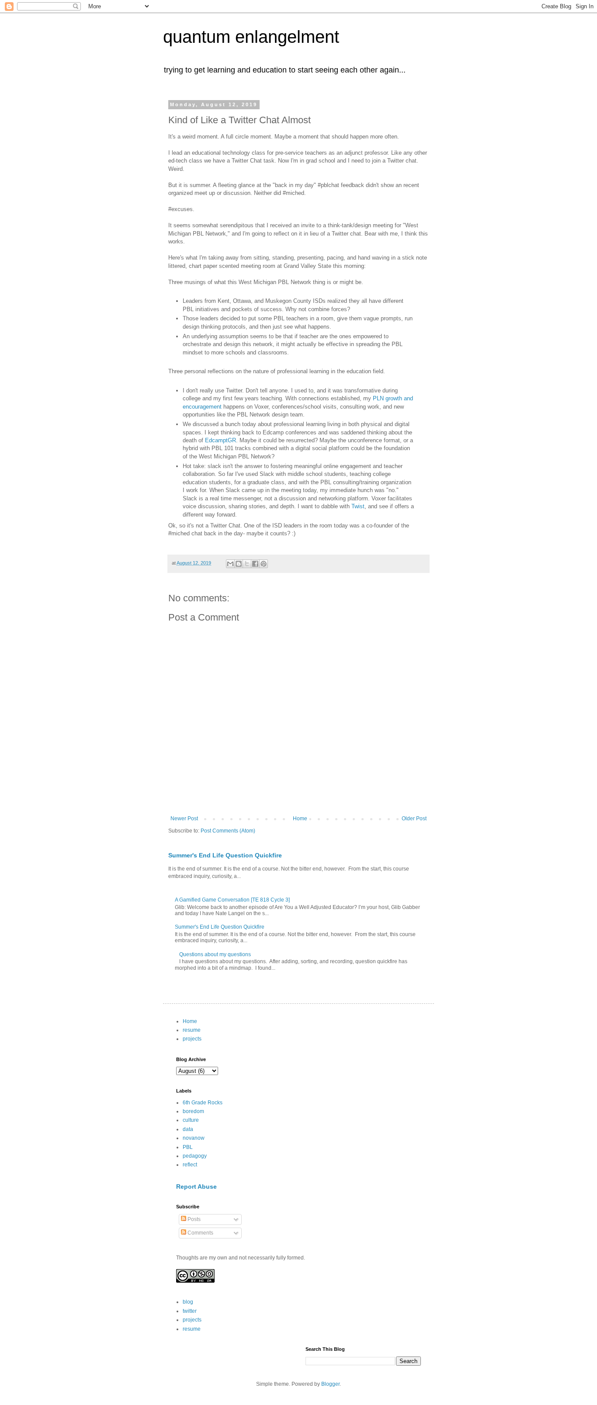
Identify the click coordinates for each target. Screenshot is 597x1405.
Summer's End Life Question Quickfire (225, 855)
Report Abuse (196, 1186)
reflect (190, 1165)
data (188, 1129)
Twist (357, 506)
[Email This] (230, 563)
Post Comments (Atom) (228, 831)
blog (188, 1302)
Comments (199, 1233)
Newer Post (184, 818)
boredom (193, 1111)
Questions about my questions (215, 954)
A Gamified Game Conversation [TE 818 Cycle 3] (232, 900)
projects (192, 1039)
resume (192, 1030)
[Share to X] (247, 563)
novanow (194, 1138)
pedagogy (195, 1156)
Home (300, 818)
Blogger (330, 1384)
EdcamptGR (220, 440)
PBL (188, 1147)
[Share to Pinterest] (263, 563)
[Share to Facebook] (255, 563)
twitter (190, 1311)
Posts (193, 1219)
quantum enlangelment (251, 36)
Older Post (414, 818)
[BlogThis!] (238, 563)
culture (191, 1120)
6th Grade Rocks (202, 1103)
